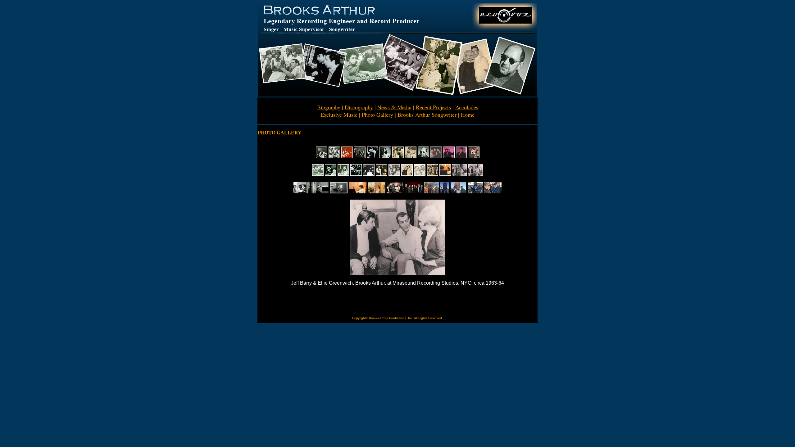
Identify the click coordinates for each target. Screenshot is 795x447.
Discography (359, 107)
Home (468, 114)
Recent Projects (433, 107)
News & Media (394, 107)
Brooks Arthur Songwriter (427, 114)
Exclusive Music (338, 114)
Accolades (466, 107)
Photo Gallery (377, 114)
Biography (328, 107)
